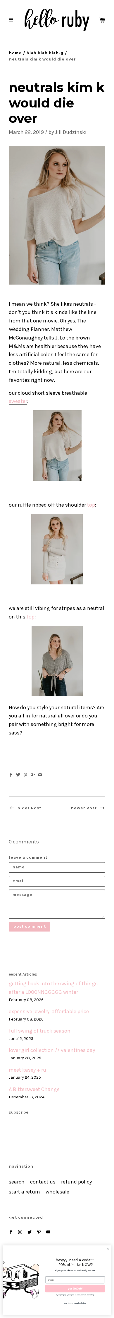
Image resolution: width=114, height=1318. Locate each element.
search (17, 1182)
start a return (24, 1192)
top (91, 505)
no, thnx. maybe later (75, 1302)
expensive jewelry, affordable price (49, 1011)
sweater (18, 401)
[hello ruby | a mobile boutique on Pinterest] (39, 1232)
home (15, 53)
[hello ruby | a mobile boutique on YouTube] (48, 1232)
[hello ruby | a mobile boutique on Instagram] (20, 1232)
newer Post (84, 808)
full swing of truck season (39, 1031)
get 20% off (75, 1288)
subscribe (18, 1112)
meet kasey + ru (27, 1070)
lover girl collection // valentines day (52, 1050)
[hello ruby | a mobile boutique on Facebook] (11, 1232)
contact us (43, 1182)
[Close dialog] (107, 1248)
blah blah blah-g (45, 53)
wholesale (57, 1192)
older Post (28, 808)
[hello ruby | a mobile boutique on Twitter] (29, 1232)
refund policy (76, 1182)
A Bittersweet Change (34, 1089)
